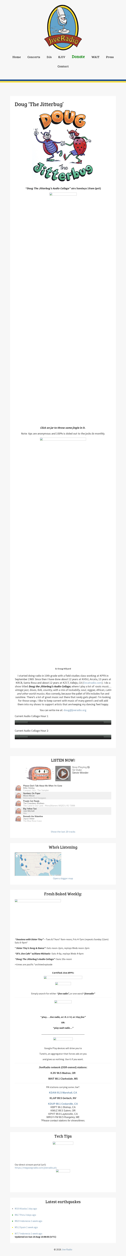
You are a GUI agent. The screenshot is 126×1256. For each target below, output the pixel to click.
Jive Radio (67, 1249)
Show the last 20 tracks (63, 831)
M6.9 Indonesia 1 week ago (28, 1220)
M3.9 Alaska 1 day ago (26, 1208)
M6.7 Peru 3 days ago (25, 1214)
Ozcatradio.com (92, 682)
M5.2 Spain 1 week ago (26, 1227)
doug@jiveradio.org (75, 710)
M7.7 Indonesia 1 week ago (28, 1233)
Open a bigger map (63, 878)
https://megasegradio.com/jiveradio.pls (36, 1167)
